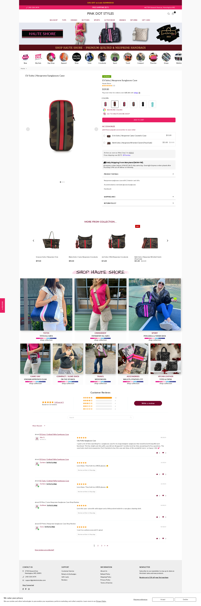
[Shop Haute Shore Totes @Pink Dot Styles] (46, 304)
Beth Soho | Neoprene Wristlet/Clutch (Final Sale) (132, 143)
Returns (133, 20)
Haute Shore (106, 83)
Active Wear (109, 20)
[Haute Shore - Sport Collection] (155, 304)
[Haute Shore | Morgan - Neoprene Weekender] (100, 359)
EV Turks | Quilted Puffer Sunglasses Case (54, 481)
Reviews (64, 580)
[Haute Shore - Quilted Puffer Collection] (166, 359)
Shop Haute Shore (100, 272)
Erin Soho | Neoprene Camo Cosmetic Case (129, 136)
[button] (96, 129)
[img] (81, 438)
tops (64, 20)
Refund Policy (105, 574)
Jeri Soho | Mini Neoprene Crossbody (115, 257)
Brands (122, 20)
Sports (97, 20)
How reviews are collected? (44, 550)
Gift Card (146, 20)
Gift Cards (65, 577)
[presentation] (33, 240)
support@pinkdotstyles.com (35, 580)
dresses (74, 20)
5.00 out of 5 (59, 402)
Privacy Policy (105, 580)
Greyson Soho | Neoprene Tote (47, 257)
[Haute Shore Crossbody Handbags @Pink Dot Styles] (101, 304)
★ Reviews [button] (2, 305)
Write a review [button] (148, 403)
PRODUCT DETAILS (111, 174)
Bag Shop (53, 20)
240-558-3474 (33, 7)
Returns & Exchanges (69, 574)
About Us (103, 571)
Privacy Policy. (101, 601)
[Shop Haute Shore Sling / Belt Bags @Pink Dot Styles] (68, 359)
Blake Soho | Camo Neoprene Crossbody (83, 257)
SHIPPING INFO (109, 197)
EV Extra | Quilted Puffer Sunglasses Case (54, 434)
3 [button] (101, 546)
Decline (185, 599)
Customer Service (68, 571)
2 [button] (97, 546)
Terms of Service (106, 583)
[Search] (169, 13)
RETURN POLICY (110, 203)
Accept (163, 599)
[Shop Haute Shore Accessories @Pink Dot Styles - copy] (133, 359)
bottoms (85, 20)
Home (23, 68)
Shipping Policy (105, 577)
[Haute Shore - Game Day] (35, 359)
